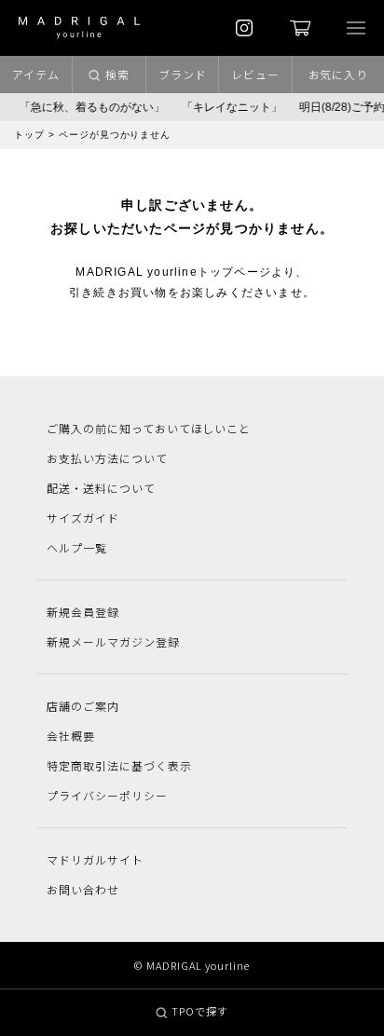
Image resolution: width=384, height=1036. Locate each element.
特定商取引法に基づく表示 (119, 765)
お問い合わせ (83, 889)
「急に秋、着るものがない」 (88, 107)
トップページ (234, 272)
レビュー (255, 74)
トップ (29, 135)
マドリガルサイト (95, 859)
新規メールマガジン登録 (113, 641)
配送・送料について (101, 488)
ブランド (182, 74)
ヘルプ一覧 (77, 547)
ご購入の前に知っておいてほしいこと (149, 428)
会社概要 (71, 735)
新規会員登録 (83, 612)
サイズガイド (83, 517)
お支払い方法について (107, 458)
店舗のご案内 (83, 706)
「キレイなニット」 (228, 107)
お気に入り (339, 74)
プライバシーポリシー (107, 795)
